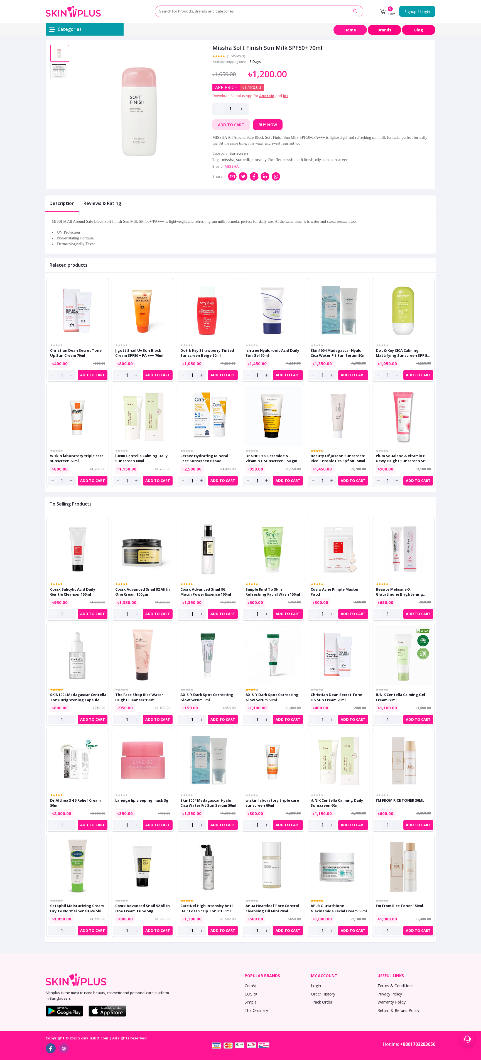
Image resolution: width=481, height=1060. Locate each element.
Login (316, 985)
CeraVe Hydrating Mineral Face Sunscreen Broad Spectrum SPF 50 (204, 458)
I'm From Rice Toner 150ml (399, 905)
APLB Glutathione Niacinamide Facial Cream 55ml (339, 908)
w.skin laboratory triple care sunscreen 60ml (77, 458)
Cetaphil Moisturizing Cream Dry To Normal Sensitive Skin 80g (77, 908)
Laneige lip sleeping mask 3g (141, 800)
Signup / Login (417, 11)
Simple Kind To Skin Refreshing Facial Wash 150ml (273, 592)
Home (350, 30)
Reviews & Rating (102, 203)
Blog (418, 30)
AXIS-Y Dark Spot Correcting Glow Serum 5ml (206, 697)
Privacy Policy (389, 994)
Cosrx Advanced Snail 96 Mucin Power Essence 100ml (205, 592)
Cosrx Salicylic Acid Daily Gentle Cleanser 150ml (72, 592)
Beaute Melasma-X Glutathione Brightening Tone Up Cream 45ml (399, 592)
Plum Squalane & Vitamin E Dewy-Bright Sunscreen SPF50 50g (403, 458)
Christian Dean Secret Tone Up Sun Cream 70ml (76, 353)
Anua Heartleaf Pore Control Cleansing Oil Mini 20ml (272, 908)
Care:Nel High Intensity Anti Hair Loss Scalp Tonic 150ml (206, 908)
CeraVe (251, 985)
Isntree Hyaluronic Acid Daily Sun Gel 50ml (272, 353)
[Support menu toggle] (467, 1039)
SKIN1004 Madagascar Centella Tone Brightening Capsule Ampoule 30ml (78, 697)
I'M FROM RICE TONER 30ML (400, 800)
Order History (323, 994)
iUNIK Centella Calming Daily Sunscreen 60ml (141, 458)
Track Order (321, 1002)
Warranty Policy (391, 1002)
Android (266, 95)
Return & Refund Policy (398, 1010)
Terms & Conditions (395, 985)
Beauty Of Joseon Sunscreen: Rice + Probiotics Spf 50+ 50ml (338, 458)
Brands (384, 30)
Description (62, 203)
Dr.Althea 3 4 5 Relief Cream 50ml (75, 803)
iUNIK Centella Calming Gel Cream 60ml (400, 697)
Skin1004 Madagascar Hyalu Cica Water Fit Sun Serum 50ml (339, 353)
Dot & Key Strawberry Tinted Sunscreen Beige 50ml (207, 353)
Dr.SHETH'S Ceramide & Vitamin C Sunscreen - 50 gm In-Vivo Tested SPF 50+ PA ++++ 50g (271, 458)
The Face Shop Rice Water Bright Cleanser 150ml (139, 697)
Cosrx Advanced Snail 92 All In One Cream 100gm (142, 592)
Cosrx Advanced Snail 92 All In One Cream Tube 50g (142, 908)
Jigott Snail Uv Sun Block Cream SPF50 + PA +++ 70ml (139, 353)
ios (285, 95)
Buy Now (268, 124)
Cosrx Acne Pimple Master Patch (335, 592)
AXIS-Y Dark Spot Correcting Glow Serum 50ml (272, 697)
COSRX (251, 994)
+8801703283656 (417, 1044)
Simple (251, 1002)
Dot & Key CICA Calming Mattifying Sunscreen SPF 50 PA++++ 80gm (402, 353)
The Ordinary (256, 1010)
